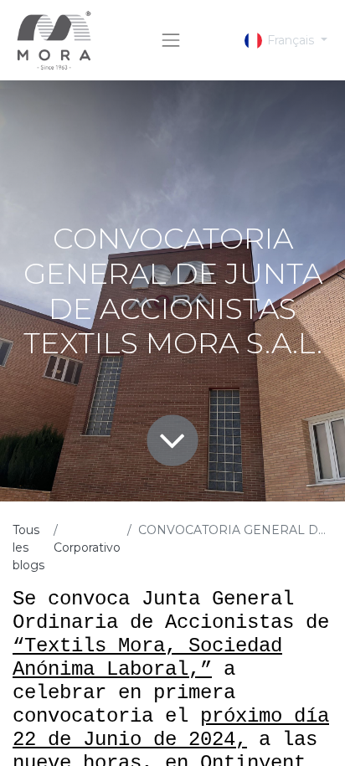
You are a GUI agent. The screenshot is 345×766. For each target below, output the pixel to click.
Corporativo (87, 547)
